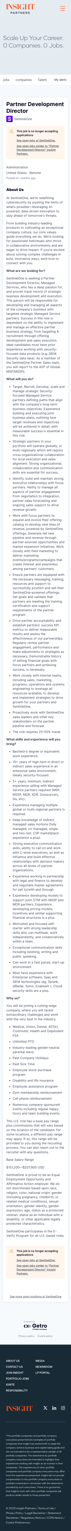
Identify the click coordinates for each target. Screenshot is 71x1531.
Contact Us (14, 1367)
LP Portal (43, 1372)
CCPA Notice (55, 1518)
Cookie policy (45, 1336)
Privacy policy (26, 1336)
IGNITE (10, 1384)
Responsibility (17, 1390)
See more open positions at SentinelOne (35, 1296)
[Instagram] (63, 1408)
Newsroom (44, 1367)
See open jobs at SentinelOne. (36, 140)
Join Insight (14, 1372)
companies (24, 80)
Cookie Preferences (18, 1522)
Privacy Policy (14, 1513)
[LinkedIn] (54, 1408)
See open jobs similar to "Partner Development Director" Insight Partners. (38, 149)
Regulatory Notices (33, 1518)
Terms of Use (46, 1508)
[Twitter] (45, 1408)
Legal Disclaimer (35, 1513)
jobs (6, 80)
